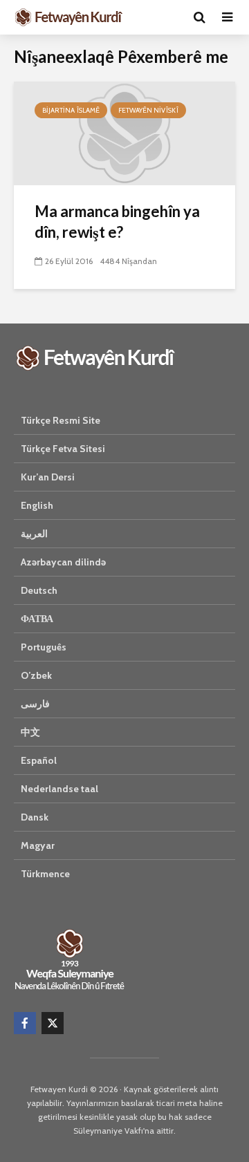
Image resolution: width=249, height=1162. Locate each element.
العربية (34, 533)
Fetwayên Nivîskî (148, 110)
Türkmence (45, 874)
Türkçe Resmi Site (60, 420)
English (37, 505)
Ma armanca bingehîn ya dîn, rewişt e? (117, 221)
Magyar (38, 845)
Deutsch (39, 590)
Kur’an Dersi (48, 477)
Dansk (34, 817)
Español (39, 760)
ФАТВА (37, 618)
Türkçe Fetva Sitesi (63, 448)
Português (43, 647)
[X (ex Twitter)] (53, 1023)
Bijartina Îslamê (71, 110)
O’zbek (36, 675)
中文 (30, 732)
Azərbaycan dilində (63, 562)
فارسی (35, 703)
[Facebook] (25, 1023)
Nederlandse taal (59, 789)
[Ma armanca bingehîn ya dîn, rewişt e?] (124, 132)
